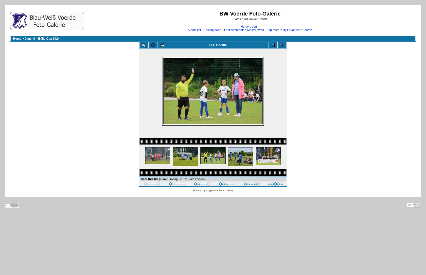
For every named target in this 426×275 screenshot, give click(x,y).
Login (255, 26)
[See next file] (282, 45)
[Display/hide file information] (153, 45)
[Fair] (202, 184)
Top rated (273, 30)
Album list (194, 30)
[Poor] (177, 184)
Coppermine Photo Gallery (219, 190)
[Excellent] (252, 184)
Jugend (30, 38)
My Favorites (291, 30)
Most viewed (255, 30)
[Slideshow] (162, 45)
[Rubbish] (152, 184)
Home (245, 26)
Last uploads (212, 30)
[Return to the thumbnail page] (144, 45)
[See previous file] (272, 45)
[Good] (227, 184)
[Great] (275, 184)
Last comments (234, 30)
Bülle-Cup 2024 (49, 38)
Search (307, 30)
